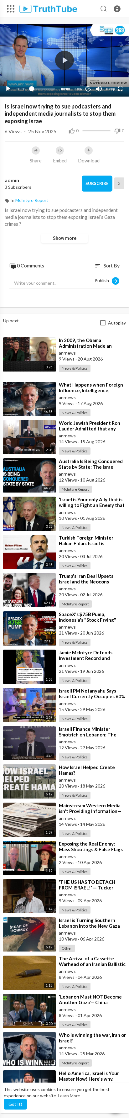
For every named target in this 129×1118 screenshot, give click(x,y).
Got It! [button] (15, 1104)
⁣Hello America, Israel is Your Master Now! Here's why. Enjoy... (89, 1078)
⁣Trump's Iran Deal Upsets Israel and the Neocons (86, 578)
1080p (110, 89)
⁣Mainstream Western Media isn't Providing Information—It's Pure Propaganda (90, 811)
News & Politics (75, 368)
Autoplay (117, 322)
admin (12, 180)
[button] (117, 9)
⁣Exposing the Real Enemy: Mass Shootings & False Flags (91, 846)
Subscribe (96, 183)
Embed (60, 160)
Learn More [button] (69, 1095)
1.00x (78, 89)
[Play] (8, 89)
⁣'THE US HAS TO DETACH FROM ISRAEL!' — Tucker (87, 884)
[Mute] (99, 89)
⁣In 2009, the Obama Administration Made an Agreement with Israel (85, 345)
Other (67, 948)
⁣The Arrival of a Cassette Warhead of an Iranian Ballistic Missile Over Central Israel (92, 964)
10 (88, 88)
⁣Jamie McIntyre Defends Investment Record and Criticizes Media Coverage (88, 658)
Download (89, 160)
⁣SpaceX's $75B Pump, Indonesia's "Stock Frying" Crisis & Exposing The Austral (91, 619)
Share (36, 160)
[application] (64, 60)
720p (108, 64)
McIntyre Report (31, 200)
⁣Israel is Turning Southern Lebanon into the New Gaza (89, 923)
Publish (103, 280)
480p (108, 73)
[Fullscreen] (120, 89)
